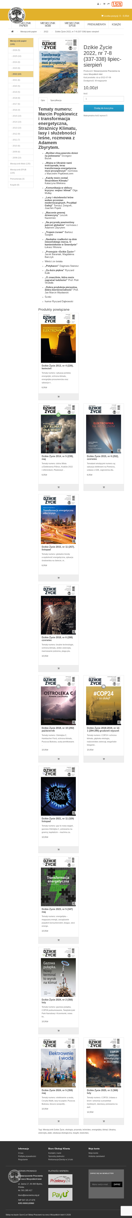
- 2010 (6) (15, 146)
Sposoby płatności (56, 1156)
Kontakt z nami (54, 1153)
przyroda (78, 1130)
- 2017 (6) (15, 104)
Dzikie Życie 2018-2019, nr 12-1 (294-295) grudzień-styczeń (103, 729)
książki (76, 1133)
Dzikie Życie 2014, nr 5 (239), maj (57, 457)
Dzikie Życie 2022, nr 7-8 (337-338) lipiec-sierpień (77, 32)
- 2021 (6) (15, 80)
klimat (105, 1130)
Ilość (86, 94)
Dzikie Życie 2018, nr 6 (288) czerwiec (57, 638)
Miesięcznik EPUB (72, 24)
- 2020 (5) (15, 86)
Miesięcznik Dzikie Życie (53, 1130)
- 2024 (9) (15, 62)
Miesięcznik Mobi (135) (20, 164)
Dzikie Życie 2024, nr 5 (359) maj (57, 1091)
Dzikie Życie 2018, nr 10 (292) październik (58, 729)
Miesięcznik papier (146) (18, 42)
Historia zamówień (97, 1156)
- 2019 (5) (15, 92)
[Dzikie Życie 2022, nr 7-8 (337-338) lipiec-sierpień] (58, 66)
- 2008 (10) (15, 158)
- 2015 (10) (15, 116)
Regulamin (23, 1159)
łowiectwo (84, 1133)
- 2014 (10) (15, 122)
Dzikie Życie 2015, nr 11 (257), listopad (58, 548)
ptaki (50, 1133)
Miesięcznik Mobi (47, 24)
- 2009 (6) (15, 152)
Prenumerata (97, 24)
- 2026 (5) (15, 50)
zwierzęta (42, 1133)
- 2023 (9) (15, 68)
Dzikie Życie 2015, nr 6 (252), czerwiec (103, 457)
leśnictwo (87, 1130)
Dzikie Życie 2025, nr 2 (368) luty (102, 1091)
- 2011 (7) (15, 140)
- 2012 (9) (15, 134)
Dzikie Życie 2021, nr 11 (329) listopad (58, 820)
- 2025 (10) (15, 56)
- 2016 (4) (15, 110)
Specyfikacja (55, 100)
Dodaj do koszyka (103, 108)
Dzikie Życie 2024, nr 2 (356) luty (57, 1001)
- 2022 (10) (15, 74)
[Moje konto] (99, 4)
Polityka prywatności (27, 1156)
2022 (46, 32)
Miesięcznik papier (23, 24)
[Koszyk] (104, 4)
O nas (20, 1153)
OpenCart (23, 1215)
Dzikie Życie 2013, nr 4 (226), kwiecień (57, 367)
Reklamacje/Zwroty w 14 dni (60, 1159)
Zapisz (117, 1184)
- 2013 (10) (15, 128)
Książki (116, 24)
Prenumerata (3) (17, 179)
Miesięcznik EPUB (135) (18, 171)
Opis (43, 100)
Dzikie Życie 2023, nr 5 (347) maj (57, 910)
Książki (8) (14, 185)
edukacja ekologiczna (62, 1133)
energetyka (97, 1130)
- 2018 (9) (15, 98)
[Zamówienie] (108, 4)
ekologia (69, 1130)
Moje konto (93, 1153)
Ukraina (112, 1130)
